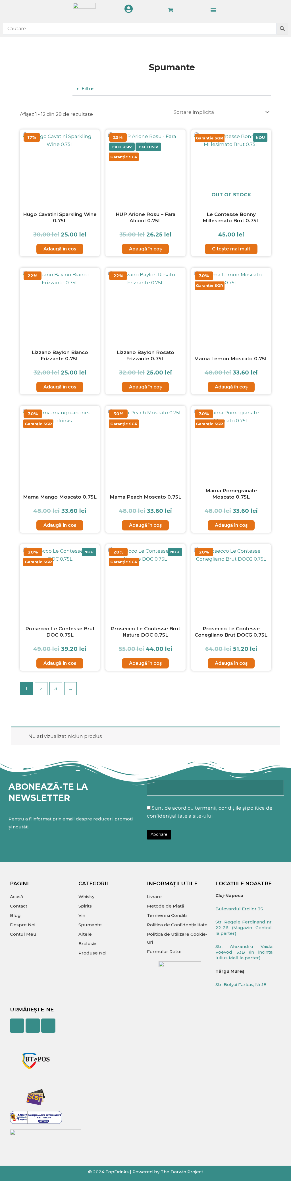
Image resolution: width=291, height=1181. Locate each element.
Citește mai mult (231, 249)
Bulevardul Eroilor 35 (239, 909)
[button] (213, 10)
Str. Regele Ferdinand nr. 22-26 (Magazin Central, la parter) (244, 927)
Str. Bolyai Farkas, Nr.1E (240, 984)
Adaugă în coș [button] (59, 249)
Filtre (87, 88)
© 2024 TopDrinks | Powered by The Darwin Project (145, 1171)
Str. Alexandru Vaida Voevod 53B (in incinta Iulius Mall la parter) (244, 952)
